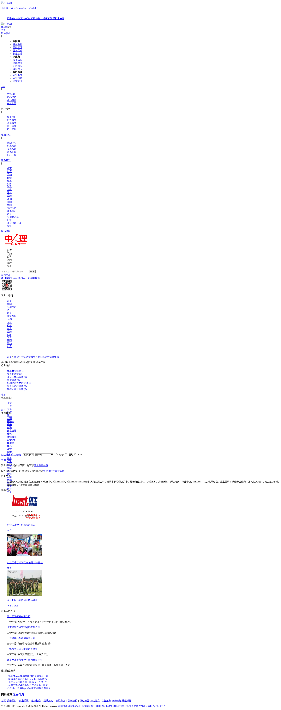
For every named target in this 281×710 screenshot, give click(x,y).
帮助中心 (11, 142)
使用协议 (60, 700)
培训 (15, 278)
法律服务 (11, 437)
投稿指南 (36, 700)
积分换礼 (11, 126)
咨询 (9, 427)
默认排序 (6, 454)
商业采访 (24, 700)
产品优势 (11, 97)
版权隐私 (72, 700)
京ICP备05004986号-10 (69, 706)
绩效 (37, 278)
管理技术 (11, 208)
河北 (9, 415)
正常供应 (17, 66)
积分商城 (116, 700)
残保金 (10, 443)
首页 (3, 30)
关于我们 (11, 700)
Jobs (9, 183)
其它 (9, 449)
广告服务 (11, 120)
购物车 (4, 27)
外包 (9, 446)
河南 (9, 452)
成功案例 (11, 100)
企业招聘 (17, 78)
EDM (9, 220)
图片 (9, 192)
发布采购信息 (41, 465)
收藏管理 (17, 53)
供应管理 (17, 63)
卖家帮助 (11, 149)
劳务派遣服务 (28, 357)
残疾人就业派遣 (17, 389)
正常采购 (17, 50)
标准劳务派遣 (15, 371)
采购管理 (17, 47)
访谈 (9, 214)
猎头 (9, 424)
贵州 (9, 474)
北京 (9, 403)
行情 (9, 177)
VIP (3, 86)
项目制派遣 (14, 374)
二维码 (8, 24)
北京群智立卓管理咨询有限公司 (23, 627)
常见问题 (11, 152)
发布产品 (6, 274)
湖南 (9, 458)
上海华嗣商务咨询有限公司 (21, 638)
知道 (9, 186)
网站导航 (6, 231)
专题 (9, 189)
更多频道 (6, 160)
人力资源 (27, 278)
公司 (9, 226)
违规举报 (126, 700)
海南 (9, 467)
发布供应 (17, 59)
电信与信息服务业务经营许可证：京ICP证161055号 (139, 706)
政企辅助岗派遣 (17, 377)
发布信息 (18, 694)
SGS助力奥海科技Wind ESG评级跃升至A (28, 688)
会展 (9, 180)
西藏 (9, 480)
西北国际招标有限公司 (18, 616)
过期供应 (17, 69)
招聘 (20, 278)
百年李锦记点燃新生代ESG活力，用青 (27, 685)
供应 (9, 171)
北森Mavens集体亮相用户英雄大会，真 (27, 676)
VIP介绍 (11, 94)
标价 (61, 454)
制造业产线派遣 (17, 386)
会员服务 (11, 123)
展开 (3, 410)
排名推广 (95, 700)
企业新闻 (17, 75)
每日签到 (11, 129)
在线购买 (11, 103)
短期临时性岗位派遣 (48, 357)
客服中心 (6, 134)
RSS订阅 (11, 155)
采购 (9, 174)
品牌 (9, 195)
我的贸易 (6, 33)
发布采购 (17, 44)
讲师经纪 (11, 440)
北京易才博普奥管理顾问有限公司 (24, 660)
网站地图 (84, 700)
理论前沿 (11, 211)
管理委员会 (13, 217)
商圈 (9, 201)
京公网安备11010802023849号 (97, 706)
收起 (3, 394)
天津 (9, 409)
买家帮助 (11, 145)
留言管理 (17, 81)
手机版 (32, 10)
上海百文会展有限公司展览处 (22, 649)
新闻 (9, 205)
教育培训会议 (14, 223)
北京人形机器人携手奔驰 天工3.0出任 (27, 682)
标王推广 (11, 117)
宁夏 (9, 492)
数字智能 (11, 430)
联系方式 (48, 700)
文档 (9, 198)
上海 (9, 406)
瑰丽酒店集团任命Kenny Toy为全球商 (27, 679)
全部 (9, 418)
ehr (33, 278)
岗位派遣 (13, 380)
